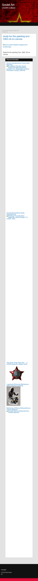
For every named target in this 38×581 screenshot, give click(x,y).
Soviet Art (8, 5)
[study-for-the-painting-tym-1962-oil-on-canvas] (18, 47)
